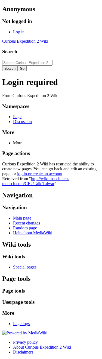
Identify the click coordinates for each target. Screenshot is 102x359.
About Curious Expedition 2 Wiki (42, 347)
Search (9, 51)
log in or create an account (39, 173)
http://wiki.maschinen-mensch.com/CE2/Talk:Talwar (35, 181)
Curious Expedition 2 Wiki (25, 41)
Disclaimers (23, 352)
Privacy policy (25, 342)
